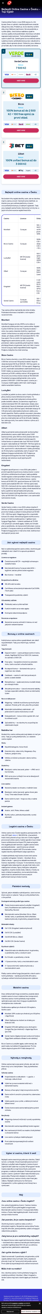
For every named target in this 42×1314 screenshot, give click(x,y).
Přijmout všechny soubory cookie (31, 1311)
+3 (35, 74)
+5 (35, 124)
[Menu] (2, 2)
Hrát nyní (21, 81)
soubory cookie (17, 1303)
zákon (14, 835)
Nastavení (10, 1311)
